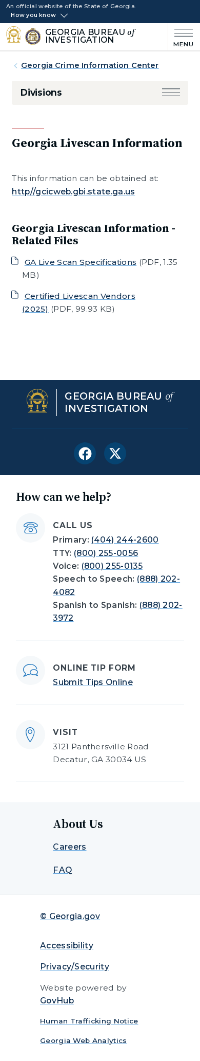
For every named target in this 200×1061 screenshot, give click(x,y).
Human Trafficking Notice (89, 1021)
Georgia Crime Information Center (90, 65)
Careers (69, 847)
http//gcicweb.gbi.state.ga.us (73, 191)
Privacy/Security (74, 967)
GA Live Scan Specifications (80, 262)
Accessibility (66, 945)
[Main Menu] (181, 36)
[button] (171, 92)
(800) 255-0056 (106, 553)
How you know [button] (33, 15)
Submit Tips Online (93, 682)
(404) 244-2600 (124, 540)
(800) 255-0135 (112, 566)
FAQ (62, 870)
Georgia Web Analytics (83, 1040)
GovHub (57, 1000)
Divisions (41, 92)
